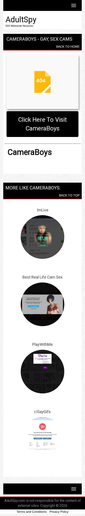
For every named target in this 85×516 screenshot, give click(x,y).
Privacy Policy (58, 511)
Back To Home (68, 46)
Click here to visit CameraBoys (42, 124)
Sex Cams (61, 39)
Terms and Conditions (32, 511)
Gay (44, 39)
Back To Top (69, 195)
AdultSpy (20, 19)
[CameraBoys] (42, 82)
